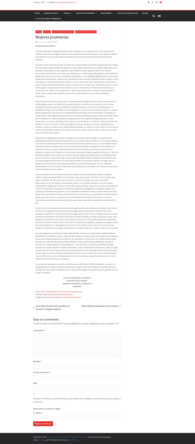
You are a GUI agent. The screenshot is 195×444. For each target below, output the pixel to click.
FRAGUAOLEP (53, 42)
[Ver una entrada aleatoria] (159, 16)
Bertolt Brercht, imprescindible (67, 2)
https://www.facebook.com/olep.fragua (58, 294)
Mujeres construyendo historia (86, 32)
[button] (59, 13)
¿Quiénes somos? (50, 13)
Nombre (37, 361)
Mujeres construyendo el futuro (63, 32)
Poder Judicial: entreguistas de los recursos (99, 306)
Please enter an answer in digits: (47, 409)
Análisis (38, 32)
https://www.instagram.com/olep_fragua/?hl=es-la (63, 297)
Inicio (37, 13)
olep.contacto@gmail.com (51, 292)
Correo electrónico (42, 372)
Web (35, 383)
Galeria (145, 13)
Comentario (39, 330)
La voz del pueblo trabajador (48, 19)
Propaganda (106, 13)
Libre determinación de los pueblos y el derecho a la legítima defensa (53, 307)
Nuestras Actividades (85, 13)
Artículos (47, 32)
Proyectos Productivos (127, 13)
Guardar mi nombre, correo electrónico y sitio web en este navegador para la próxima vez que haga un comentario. (77, 400)
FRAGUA (67, 13)
